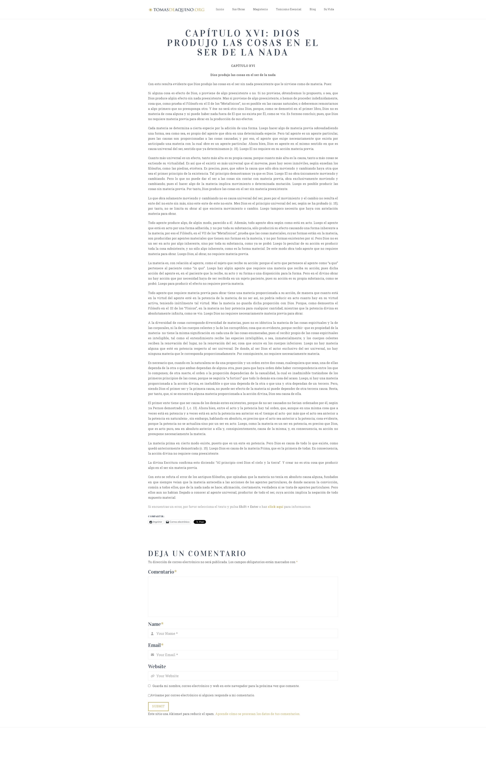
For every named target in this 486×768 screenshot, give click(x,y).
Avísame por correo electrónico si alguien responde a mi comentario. (203, 695)
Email (155, 645)
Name (155, 624)
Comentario (162, 572)
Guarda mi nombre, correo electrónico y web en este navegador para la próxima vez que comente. (226, 686)
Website (157, 666)
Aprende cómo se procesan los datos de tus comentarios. (257, 714)
